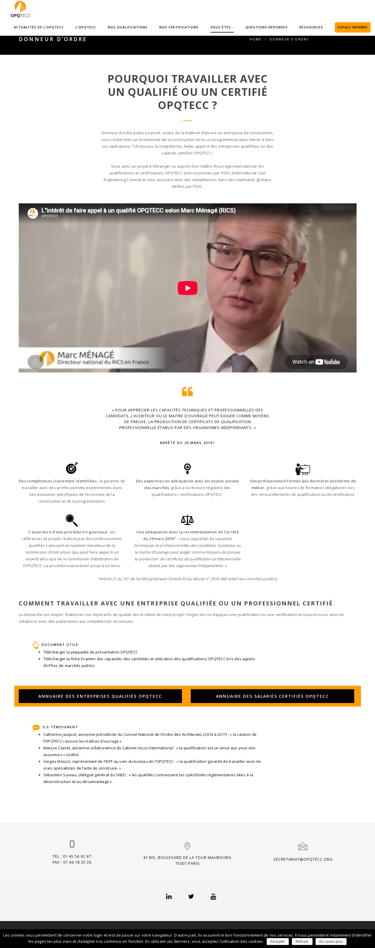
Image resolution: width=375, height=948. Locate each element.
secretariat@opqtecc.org (303, 859)
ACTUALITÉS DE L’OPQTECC (39, 27)
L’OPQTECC (86, 27)
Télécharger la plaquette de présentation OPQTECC (90, 652)
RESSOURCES (311, 27)
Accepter (277, 942)
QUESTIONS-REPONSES (267, 27)
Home (256, 39)
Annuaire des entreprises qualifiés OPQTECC (100, 696)
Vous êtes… (222, 27)
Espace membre (353, 27)
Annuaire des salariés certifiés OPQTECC (272, 696)
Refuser (302, 942)
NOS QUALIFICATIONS (128, 27)
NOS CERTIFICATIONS (179, 27)
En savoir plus (331, 942)
